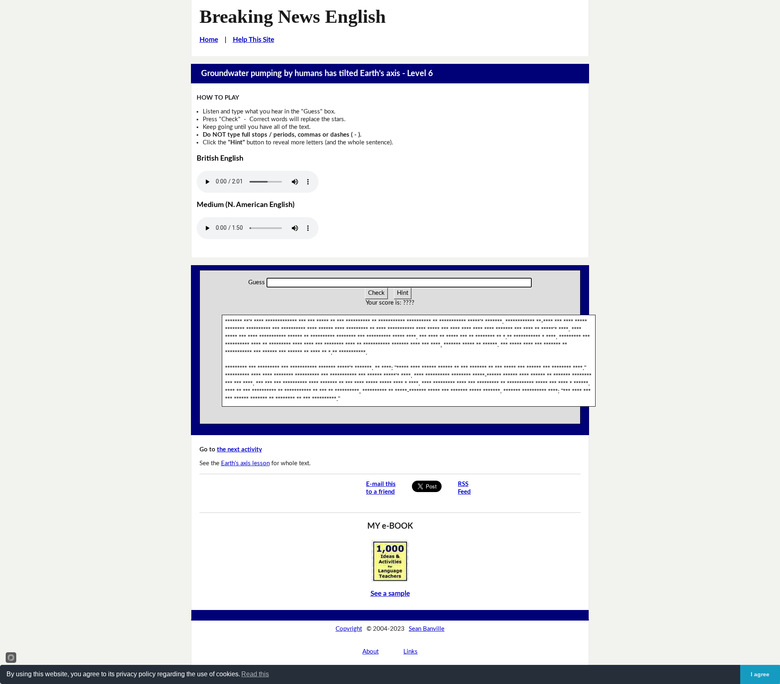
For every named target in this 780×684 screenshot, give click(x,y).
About (370, 652)
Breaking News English (292, 16)
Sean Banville (426, 629)
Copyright (349, 629)
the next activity (239, 450)
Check (376, 293)
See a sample (390, 593)
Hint (402, 293)
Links (410, 652)
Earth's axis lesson (245, 463)
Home (208, 39)
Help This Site (253, 39)
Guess (256, 282)
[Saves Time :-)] (390, 561)
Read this (255, 674)
